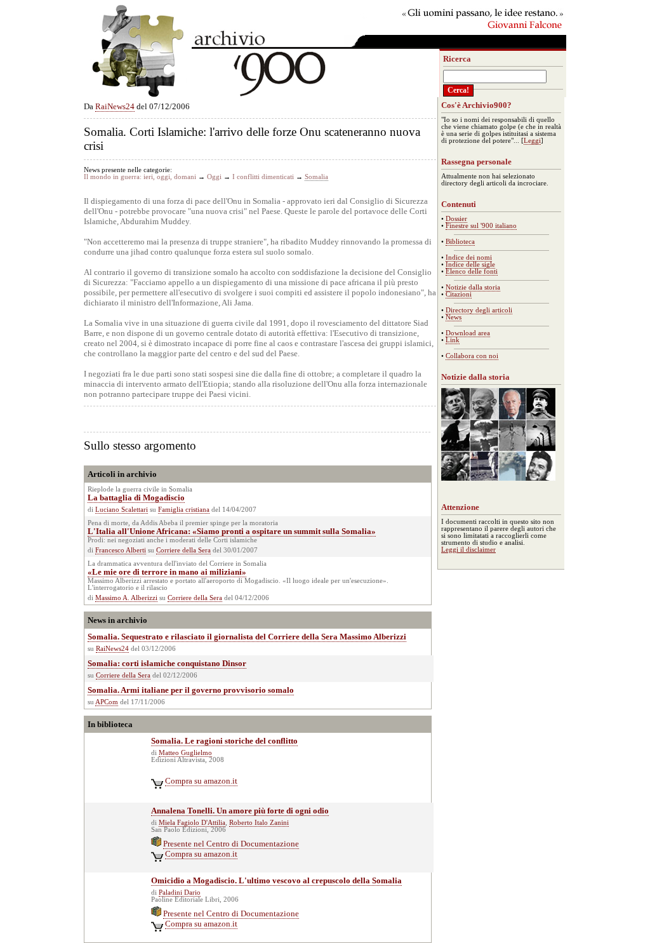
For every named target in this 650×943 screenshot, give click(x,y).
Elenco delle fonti (472, 271)
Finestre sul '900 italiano (481, 225)
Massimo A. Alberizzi (126, 597)
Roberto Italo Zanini (259, 822)
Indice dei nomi (469, 257)
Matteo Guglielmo (185, 752)
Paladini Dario (180, 892)
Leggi (532, 140)
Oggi (214, 176)
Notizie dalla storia (473, 287)
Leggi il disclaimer (468, 549)
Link (453, 340)
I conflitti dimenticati (263, 176)
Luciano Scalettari (121, 509)
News (453, 317)
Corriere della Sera (183, 550)
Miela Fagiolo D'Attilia (192, 822)
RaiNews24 (115, 106)
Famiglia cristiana (183, 509)
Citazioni (459, 294)
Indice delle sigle (470, 264)
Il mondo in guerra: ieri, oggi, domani (140, 176)
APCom (106, 702)
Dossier (456, 218)
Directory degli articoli (479, 310)
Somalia (316, 176)
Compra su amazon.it (201, 781)
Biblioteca (460, 241)
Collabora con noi (472, 355)
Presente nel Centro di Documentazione (231, 843)
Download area (468, 333)
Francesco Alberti (120, 550)
